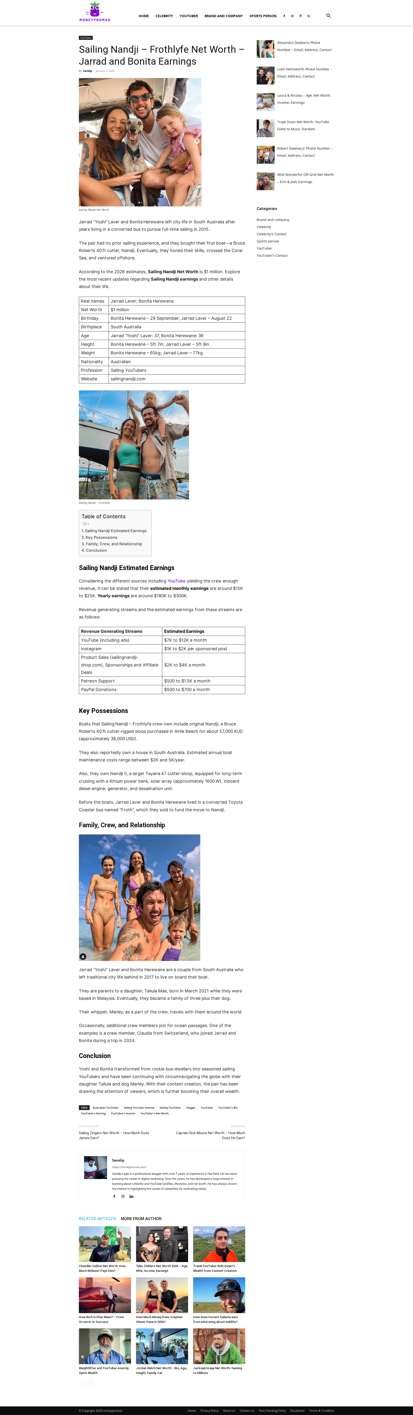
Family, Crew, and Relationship (114, 543)
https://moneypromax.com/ (129, 1167)
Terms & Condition (321, 1411)
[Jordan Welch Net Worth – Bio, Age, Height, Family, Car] (162, 1346)
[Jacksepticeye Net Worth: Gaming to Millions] (219, 1346)
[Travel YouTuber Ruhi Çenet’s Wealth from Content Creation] (219, 1244)
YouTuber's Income (123, 1113)
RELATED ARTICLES (97, 1218)
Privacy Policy (209, 1411)
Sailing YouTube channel (139, 1107)
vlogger (191, 1107)
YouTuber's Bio (228, 1107)
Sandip (87, 71)
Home (144, 16)
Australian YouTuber (106, 1107)
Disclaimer (297, 1411)
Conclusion (96, 550)
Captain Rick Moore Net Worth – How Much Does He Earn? (210, 1135)
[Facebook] (284, 16)
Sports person (263, 16)
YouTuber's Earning (93, 1113)
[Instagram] (292, 16)
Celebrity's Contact (272, 234)
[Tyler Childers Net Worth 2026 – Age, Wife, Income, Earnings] (162, 1244)
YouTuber (189, 16)
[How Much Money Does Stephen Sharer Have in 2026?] (162, 1295)
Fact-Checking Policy (272, 1411)
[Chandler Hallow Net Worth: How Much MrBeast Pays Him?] (105, 1244)
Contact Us (247, 1411)
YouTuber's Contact (272, 255)
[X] (308, 16)
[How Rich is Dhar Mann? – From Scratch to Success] (105, 1295)
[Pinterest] (300, 16)
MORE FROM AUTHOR (141, 1218)
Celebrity (164, 16)
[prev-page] (82, 1382)
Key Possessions (101, 537)
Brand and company (224, 16)
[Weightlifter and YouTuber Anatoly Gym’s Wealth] (105, 1346)
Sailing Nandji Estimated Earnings (116, 530)
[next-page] (89, 1382)
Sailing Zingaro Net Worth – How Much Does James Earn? (114, 1135)
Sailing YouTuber (170, 1107)
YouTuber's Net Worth (155, 1113)
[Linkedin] (133, 1197)
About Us (229, 1411)
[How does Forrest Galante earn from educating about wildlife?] (219, 1295)
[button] (328, 16)
